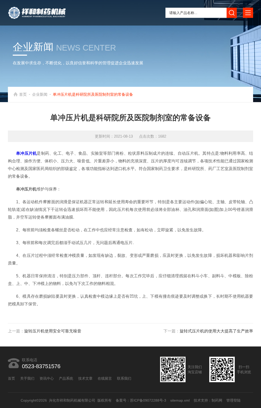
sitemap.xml (179, 400)
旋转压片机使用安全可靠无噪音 (52, 331)
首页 (23, 94)
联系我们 (124, 378)
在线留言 (105, 378)
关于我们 (27, 378)
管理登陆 (233, 400)
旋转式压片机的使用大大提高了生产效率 (216, 331)
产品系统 (66, 378)
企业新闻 (39, 94)
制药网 (216, 400)
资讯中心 (47, 378)
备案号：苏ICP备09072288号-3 (140, 400)
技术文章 (85, 378)
